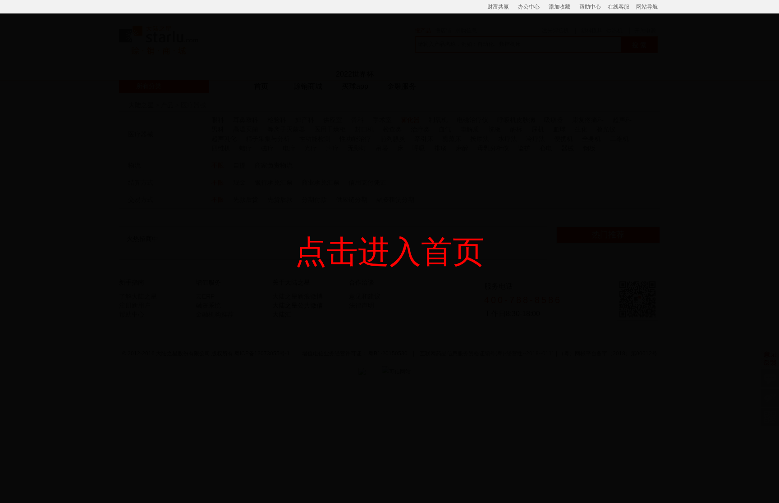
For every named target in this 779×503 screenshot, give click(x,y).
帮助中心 (590, 7)
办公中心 (529, 7)
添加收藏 (559, 7)
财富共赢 (498, 7)
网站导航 (647, 7)
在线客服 (618, 7)
